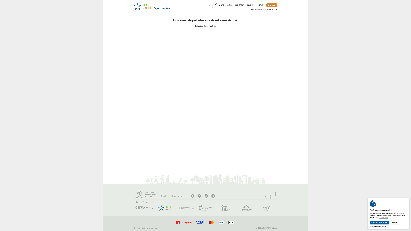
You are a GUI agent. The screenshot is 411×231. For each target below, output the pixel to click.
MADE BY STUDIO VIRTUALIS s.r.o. (266, 228)
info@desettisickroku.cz (176, 196)
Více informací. (383, 218)
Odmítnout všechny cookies (378, 226)
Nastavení (395, 222)
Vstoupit (271, 5)
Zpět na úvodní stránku (206, 26)
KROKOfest (239, 5)
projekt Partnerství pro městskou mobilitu (263, 9)
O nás (221, 5)
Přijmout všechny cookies (379, 222)
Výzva (229, 5)
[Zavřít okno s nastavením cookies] (407, 201)
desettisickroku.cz (151, 228)
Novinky (249, 5)
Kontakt (259, 5)
